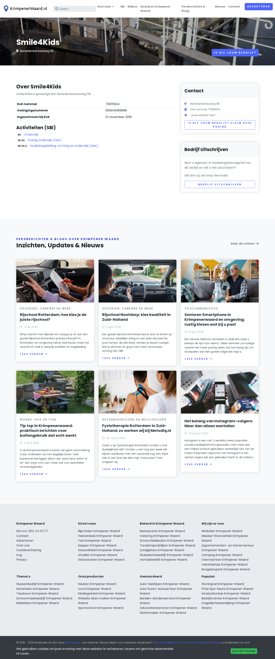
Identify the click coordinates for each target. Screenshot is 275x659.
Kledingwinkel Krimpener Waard (101, 593)
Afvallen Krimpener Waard (97, 555)
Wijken (133, 6)
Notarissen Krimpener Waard (37, 589)
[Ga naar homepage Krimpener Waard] (24, 8)
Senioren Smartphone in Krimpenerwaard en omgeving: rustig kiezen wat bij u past (214, 319)
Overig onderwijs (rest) (45, 140)
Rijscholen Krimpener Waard (99, 531)
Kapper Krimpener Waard (97, 545)
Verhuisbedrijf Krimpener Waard (163, 559)
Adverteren (258, 6)
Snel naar (104, 6)
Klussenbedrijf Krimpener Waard (40, 584)
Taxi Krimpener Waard (94, 540)
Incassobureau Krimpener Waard (225, 593)
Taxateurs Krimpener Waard (37, 593)
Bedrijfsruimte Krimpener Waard (225, 598)
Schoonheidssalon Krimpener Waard (166, 540)
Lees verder (32, 354)
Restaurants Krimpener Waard (162, 531)
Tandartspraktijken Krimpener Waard (167, 545)
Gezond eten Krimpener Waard (101, 559)
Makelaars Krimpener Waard (37, 603)
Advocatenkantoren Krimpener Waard (168, 608)
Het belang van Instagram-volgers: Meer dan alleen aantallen (218, 423)
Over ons (23, 545)
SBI (122, 6)
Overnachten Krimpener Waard (224, 559)
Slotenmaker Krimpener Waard (163, 613)
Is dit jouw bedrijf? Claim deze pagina (220, 124)
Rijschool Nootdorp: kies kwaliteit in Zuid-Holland (136, 317)
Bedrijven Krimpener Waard (155, 9)
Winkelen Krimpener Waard (221, 531)
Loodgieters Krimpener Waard (162, 550)
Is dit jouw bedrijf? (235, 52)
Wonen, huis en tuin (38, 419)
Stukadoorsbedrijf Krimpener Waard (166, 555)
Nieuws (220, 6)
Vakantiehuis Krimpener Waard (224, 564)
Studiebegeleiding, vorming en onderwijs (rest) (64, 146)
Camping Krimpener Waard (221, 555)
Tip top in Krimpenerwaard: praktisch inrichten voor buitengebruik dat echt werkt (48, 430)
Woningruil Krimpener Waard (222, 584)
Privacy (21, 559)
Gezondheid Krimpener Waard (100, 550)
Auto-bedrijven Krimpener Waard (164, 584)
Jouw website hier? (203, 115)
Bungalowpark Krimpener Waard (225, 569)
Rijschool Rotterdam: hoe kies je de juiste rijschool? (53, 317)
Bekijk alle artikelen (243, 243)
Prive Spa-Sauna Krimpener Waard (227, 589)
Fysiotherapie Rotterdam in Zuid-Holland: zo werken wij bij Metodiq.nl (136, 428)
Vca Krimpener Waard (94, 589)
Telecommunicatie (201, 308)
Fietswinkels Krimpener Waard (100, 536)
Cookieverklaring (28, 550)
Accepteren (244, 651)
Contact (234, 6)
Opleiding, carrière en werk (45, 308)
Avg (19, 555)
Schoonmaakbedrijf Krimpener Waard (44, 598)
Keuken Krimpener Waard (97, 584)
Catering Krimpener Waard (160, 536)
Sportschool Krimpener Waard (100, 608)
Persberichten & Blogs (193, 9)
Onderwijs (31, 134)
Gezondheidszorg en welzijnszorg (134, 419)
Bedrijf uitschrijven (220, 184)
